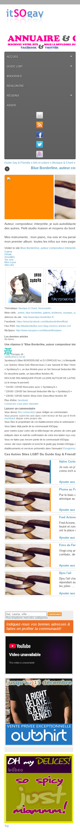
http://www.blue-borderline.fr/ (38, 317)
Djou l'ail (65, 573)
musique (67, 312)
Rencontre (15, 86)
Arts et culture (41, 162)
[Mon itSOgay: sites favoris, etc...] (39, 154)
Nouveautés (44, 308)
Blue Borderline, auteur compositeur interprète (48, 248)
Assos (11, 105)
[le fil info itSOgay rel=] (39, 125)
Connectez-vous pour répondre (21, 403)
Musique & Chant (62, 162)
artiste (21, 312)
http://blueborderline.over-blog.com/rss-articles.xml (43, 326)
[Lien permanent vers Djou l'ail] (27, 594)
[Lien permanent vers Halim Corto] (27, 482)
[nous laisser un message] (39, 115)
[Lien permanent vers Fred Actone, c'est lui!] (27, 538)
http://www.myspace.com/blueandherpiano (39, 330)
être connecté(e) (27, 412)
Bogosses (14, 76)
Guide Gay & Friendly (17, 162)
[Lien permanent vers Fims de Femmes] (27, 566)
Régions (13, 95)
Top (6, 826)
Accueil (13, 56)
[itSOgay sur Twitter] (39, 144)
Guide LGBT (15, 66)
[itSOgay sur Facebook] (39, 135)
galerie (46, 312)
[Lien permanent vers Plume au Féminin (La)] (27, 510)
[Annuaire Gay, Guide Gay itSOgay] (25, 29)
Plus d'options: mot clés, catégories (27, 617)
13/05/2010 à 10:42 (14, 357)
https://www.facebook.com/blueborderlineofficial (42, 321)
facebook (23, 400)
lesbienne (57, 312)
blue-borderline (34, 312)
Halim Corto (67, 461)
